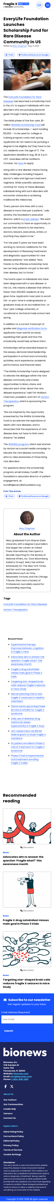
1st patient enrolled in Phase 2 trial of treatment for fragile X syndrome (28, 747)
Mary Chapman (20, 46)
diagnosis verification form (32, 328)
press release (31, 219)
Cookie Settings (12, 1154)
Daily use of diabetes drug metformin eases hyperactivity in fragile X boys (27, 722)
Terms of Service (12, 1149)
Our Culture (10, 1099)
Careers (8, 1113)
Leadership (9, 1109)
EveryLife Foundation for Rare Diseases (25, 604)
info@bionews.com (21, 1076)
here (20, 163)
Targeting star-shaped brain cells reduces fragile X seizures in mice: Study (28, 685)
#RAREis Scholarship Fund (25, 125)
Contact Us (9, 1118)
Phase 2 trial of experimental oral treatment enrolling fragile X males (27, 759)
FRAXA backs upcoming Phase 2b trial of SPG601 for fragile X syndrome (28, 710)
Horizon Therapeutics (15, 609)
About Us (8, 1094)
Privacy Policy (11, 1145)
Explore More (10, 1126)
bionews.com (21, 1073)
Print (10, 55)
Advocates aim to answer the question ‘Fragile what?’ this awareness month (27, 660)
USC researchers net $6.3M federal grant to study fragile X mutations (28, 734)
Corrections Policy (13, 1136)
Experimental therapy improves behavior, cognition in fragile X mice (27, 648)
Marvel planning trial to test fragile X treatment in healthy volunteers (27, 697)
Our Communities (13, 1104)
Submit (8, 1031)
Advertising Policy (13, 1131)
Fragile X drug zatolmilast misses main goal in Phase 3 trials (26, 673)
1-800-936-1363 (20, 1079)
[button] (39, 5)
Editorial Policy (11, 1140)
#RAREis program (18, 444)
